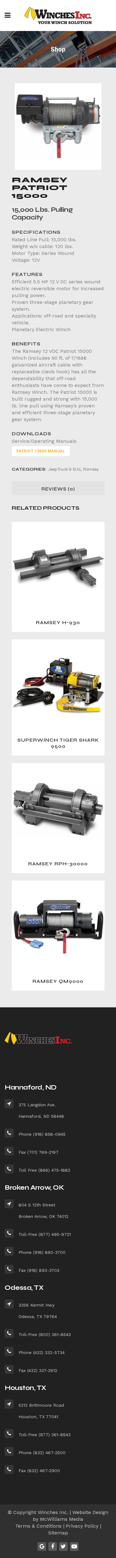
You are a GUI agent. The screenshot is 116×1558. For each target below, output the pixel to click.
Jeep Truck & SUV (64, 469)
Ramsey (91, 469)
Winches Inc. (53, 1512)
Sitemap (58, 1533)
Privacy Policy (82, 1526)
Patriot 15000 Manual (40, 451)
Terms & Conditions (38, 1526)
